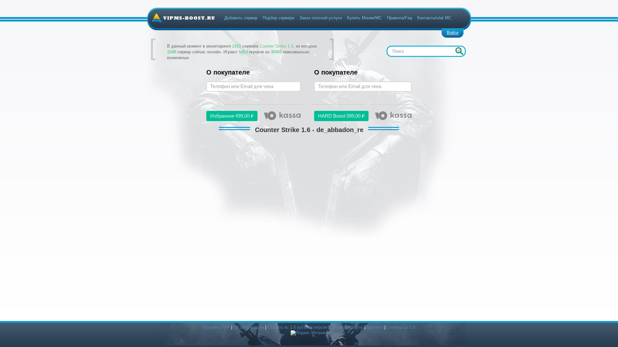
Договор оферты (347, 327)
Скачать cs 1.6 (401, 327)
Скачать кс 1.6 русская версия (297, 327)
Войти (452, 32)
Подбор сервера (278, 17)
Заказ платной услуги (320, 17)
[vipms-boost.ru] (183, 17)
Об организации (248, 327)
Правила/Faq (399, 17)
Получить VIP (216, 327)
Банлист (375, 327)
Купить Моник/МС (364, 17)
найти (459, 51)
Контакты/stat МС (434, 17)
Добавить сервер (241, 17)
